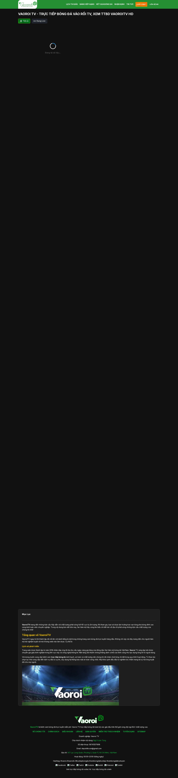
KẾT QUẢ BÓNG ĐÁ (104, 4)
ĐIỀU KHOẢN (67, 732)
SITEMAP (141, 732)
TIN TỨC (130, 4)
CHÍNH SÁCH (53, 732)
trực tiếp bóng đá (99, 769)
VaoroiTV (26, 625)
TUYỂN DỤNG (129, 732)
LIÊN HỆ (79, 732)
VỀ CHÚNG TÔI (38, 732)
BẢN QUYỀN (90, 732)
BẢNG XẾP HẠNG (87, 4)
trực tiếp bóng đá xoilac (79, 769)
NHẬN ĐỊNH (119, 4)
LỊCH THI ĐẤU (72, 4)
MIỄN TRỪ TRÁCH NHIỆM (109, 732)
